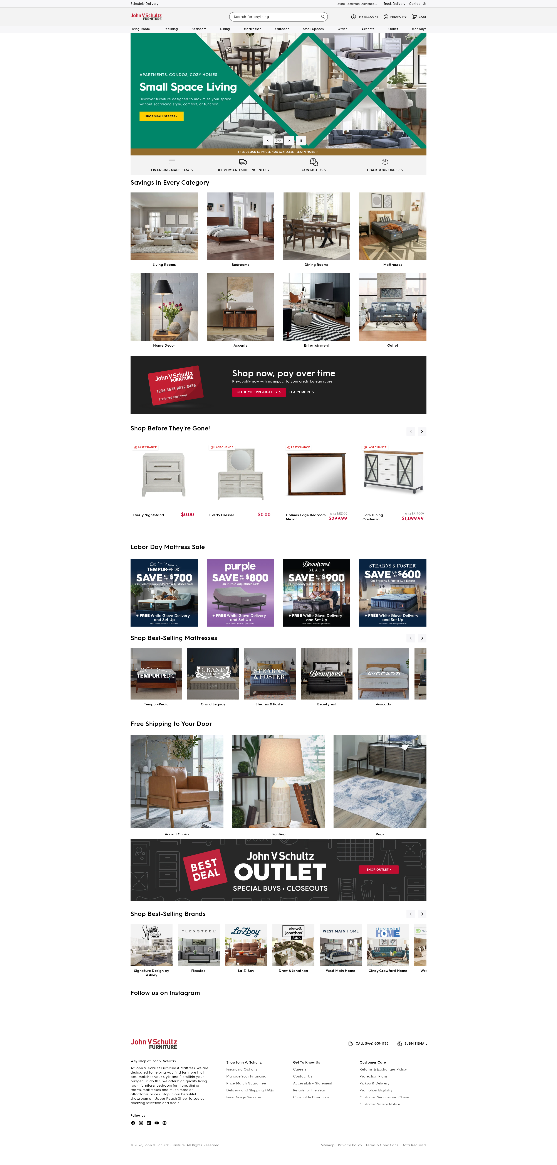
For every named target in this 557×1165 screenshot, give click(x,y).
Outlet (392, 345)
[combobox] (278, 16)
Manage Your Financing (246, 1076)
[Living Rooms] (164, 226)
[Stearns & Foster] (270, 674)
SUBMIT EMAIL (416, 1043)
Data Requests (413, 1145)
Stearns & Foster (269, 704)
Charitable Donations (311, 1097)
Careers (300, 1069)
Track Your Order (383, 170)
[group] (278, 90)
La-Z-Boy (246, 971)
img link (172, 162)
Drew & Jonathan (293, 971)
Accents (240, 345)
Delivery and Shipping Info (241, 170)
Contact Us (417, 4)
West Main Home (340, 971)
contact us (312, 170)
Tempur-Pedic (156, 704)
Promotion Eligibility (376, 1090)
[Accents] (240, 307)
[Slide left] (410, 431)
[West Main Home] (341, 945)
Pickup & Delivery (374, 1083)
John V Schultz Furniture (164, 1145)
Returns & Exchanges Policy (383, 1069)
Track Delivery (395, 4)
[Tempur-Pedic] (156, 674)
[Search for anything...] (323, 16)
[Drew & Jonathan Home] (293, 945)
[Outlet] (392, 307)
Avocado (383, 704)
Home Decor (164, 345)
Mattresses (392, 265)
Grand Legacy (213, 704)
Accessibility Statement (312, 1083)
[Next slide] (289, 140)
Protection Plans (374, 1076)
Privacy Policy (350, 1145)
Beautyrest (326, 704)
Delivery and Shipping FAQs (250, 1090)
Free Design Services (244, 1097)
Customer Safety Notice (380, 1104)
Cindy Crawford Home (388, 971)
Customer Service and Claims (384, 1097)
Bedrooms (240, 265)
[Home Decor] (164, 307)
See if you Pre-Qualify (257, 392)
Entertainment (316, 345)
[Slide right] (422, 431)
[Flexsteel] (199, 945)
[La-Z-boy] (246, 945)
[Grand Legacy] (213, 674)
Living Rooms (164, 265)
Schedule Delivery (144, 4)
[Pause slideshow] (301, 140)
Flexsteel (198, 971)
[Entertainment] (316, 307)
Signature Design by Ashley (151, 973)
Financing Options (241, 1069)
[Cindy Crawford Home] (388, 945)
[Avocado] (383, 674)
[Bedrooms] (240, 226)
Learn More (300, 392)
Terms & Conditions (382, 1145)
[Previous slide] (268, 140)
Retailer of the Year (309, 1090)
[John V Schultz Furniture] (146, 16)
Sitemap (328, 1145)
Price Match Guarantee (246, 1083)
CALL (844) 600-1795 (372, 1043)
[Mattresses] (392, 226)
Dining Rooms (317, 265)
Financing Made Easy (170, 170)
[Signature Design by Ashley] (152, 945)
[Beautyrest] (326, 674)
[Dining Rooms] (316, 226)
